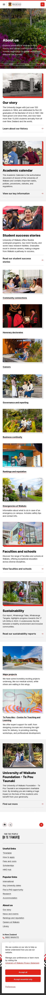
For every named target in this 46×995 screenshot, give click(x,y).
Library (6, 926)
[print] (5, 825)
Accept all (23, 972)
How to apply (9, 857)
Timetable (7, 853)
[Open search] (43, 4)
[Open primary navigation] (3, 4)
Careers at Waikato (11, 922)
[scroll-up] (41, 825)
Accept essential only (23, 979)
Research (7, 894)
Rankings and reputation (13, 918)
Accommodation (10, 898)
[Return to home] (14, 4)
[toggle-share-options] (10, 825)
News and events (10, 914)
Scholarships (8, 865)
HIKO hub (7, 870)
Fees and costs (9, 861)
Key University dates (12, 885)
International (8, 881)
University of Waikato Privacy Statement (22, 963)
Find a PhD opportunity (13, 890)
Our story (7, 910)
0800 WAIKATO (12, 937)
